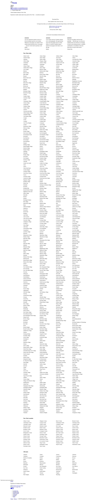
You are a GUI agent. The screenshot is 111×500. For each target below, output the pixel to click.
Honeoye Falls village (60, 195)
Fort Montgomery (59, 156)
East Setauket (75, 139)
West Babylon (26, 394)
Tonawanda (58, 369)
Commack (58, 116)
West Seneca (74, 399)
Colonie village (43, 116)
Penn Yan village (75, 302)
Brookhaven (74, 91)
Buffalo (57, 92)
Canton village (59, 97)
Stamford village (43, 360)
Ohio (73, 468)
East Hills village (59, 134)
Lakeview (58, 218)
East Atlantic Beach (76, 131)
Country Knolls (59, 121)
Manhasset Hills (75, 235)
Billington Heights (43, 81)
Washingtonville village (61, 387)
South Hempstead (43, 352)
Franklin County (26, 427)
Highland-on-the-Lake (27, 191)
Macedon (25, 233)
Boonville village (75, 84)
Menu (12, 5)
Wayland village (75, 390)
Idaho (24, 459)
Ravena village (26, 318)
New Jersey (58, 466)
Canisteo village (43, 97)
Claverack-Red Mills (27, 111)
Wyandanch (25, 411)
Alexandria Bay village (77, 59)
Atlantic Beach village (27, 67)
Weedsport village (43, 392)
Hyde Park (74, 200)
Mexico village (75, 246)
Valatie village (75, 375)
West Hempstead (75, 395)
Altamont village (59, 61)
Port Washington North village (29, 315)
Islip (57, 203)
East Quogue (26, 139)
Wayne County (59, 444)
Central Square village (44, 104)
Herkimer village (43, 188)
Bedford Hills (59, 77)
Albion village (42, 59)
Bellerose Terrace (75, 77)
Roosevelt (58, 325)
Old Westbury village (44, 292)
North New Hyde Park (60, 280)
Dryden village (26, 131)
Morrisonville (26, 258)
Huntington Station (27, 200)
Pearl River (74, 300)
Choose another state (16, 10)
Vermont (41, 473)
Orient (41, 295)
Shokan (24, 344)
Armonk (57, 66)
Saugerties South (43, 333)
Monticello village (76, 255)
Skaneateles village (60, 345)
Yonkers (74, 411)
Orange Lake (58, 293)
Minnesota (74, 462)
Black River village (27, 82)
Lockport (58, 228)
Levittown (25, 223)
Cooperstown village (60, 117)
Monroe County (75, 431)
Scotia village (26, 337)
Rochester (58, 322)
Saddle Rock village (27, 330)
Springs (73, 357)
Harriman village (43, 183)
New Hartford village (27, 267)
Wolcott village (59, 407)
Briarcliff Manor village (44, 87)
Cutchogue (74, 124)
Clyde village (75, 112)
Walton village (43, 384)
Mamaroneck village (27, 235)
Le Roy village (75, 221)
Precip (14, 3)
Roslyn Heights (26, 327)
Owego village (59, 297)
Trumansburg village (60, 370)
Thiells (24, 367)
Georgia (57, 457)
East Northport (43, 138)
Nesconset (25, 265)
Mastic (24, 241)
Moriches (74, 256)
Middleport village (59, 248)
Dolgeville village (59, 129)
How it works (18, 8)
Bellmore (25, 79)
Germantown (75, 164)
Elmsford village (59, 146)
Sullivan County (26, 442)
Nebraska (74, 464)
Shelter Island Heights (60, 340)
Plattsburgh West (43, 308)
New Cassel (42, 265)
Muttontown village (60, 261)
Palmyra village (75, 298)
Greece (24, 174)
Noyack (57, 287)
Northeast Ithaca (59, 283)
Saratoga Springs (26, 333)
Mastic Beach (75, 240)
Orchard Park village (27, 295)
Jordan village (42, 208)
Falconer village (75, 149)
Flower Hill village (43, 154)
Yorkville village (59, 412)
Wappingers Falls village (28, 385)
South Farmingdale (60, 350)
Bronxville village (59, 91)
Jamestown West (75, 205)
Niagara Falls (58, 272)
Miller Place (58, 250)
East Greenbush (75, 133)
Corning (57, 119)
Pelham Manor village (44, 302)
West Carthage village (60, 394)
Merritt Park (58, 246)
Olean (57, 292)
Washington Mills (43, 387)
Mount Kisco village (76, 258)
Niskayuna (25, 273)
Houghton (74, 196)
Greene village (59, 174)
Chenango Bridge (76, 106)
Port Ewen (58, 312)
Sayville (74, 333)
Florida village (26, 154)
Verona (41, 379)
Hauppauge (58, 184)
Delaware (74, 456)
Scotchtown (74, 335)
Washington (74, 473)
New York (74, 268)
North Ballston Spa (43, 275)
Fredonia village (26, 159)
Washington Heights (27, 387)
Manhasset (58, 235)
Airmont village (26, 57)
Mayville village (26, 243)
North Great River (27, 278)
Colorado (41, 456)
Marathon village (75, 236)
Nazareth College (59, 263)
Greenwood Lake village (45, 178)
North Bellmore (75, 275)
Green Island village (44, 174)
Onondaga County (43, 434)
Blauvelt (57, 82)
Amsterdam (25, 62)
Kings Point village (76, 211)
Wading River (26, 382)
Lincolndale (58, 225)
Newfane (25, 272)
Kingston (25, 213)
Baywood (58, 76)
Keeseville (25, 210)
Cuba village (42, 124)
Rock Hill (25, 323)
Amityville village (76, 61)
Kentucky (42, 461)
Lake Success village (27, 218)
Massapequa (25, 240)
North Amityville (75, 273)
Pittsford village (75, 305)
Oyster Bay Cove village (45, 298)
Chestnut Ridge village (44, 107)
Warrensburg (42, 385)
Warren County (26, 444)
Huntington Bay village (61, 198)
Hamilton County (26, 429)
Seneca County (26, 441)
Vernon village (26, 379)
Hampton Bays (59, 181)
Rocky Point (58, 323)
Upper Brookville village (77, 374)
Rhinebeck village (43, 320)
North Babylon (26, 275)
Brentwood (25, 86)
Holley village (75, 193)
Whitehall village (43, 404)
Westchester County (76, 444)
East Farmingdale (43, 133)
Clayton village (43, 111)
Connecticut (58, 456)
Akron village (42, 57)
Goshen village (43, 169)
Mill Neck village (26, 250)
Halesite (41, 179)
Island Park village (27, 203)
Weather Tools (16, 492)
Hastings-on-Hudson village (45, 184)
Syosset (73, 364)
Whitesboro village (60, 404)
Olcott (41, 290)
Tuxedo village (59, 372)
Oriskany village (59, 295)
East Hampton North (27, 134)
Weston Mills (42, 402)
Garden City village (44, 163)
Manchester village (43, 235)
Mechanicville (75, 243)
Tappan (41, 365)
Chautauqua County (60, 422)
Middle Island (26, 248)
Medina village (43, 245)
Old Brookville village (76, 290)
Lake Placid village (60, 216)
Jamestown (58, 205)
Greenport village (26, 176)
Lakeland (41, 218)
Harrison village (75, 183)
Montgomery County (27, 432)
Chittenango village (60, 107)
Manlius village (26, 236)
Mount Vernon (59, 260)
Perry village (26, 303)
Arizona (57, 454)
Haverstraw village (76, 184)
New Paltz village (76, 267)
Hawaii (73, 457)
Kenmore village (43, 210)
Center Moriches (43, 102)
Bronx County (59, 421)
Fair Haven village (60, 148)
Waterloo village (43, 389)
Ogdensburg (25, 290)
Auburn (57, 67)
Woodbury (74, 407)
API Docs (23, 8)
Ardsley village (75, 64)
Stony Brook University (61, 362)
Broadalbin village (76, 89)
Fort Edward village (44, 156)
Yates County (42, 446)
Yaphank (58, 411)
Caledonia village (43, 94)
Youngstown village (76, 412)
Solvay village (59, 349)
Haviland (25, 186)
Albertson (25, 59)
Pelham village (59, 302)
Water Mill (74, 387)
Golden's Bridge (75, 168)
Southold (25, 355)
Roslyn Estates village (76, 325)
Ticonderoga (74, 367)
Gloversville (58, 168)
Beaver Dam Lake (27, 77)
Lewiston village (43, 223)
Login (26, 8)
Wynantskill (42, 411)
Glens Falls (74, 166)
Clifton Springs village (28, 112)
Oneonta (25, 293)
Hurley (41, 200)
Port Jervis (58, 313)
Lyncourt (41, 231)
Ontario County (59, 434)
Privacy (15, 498)
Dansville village (43, 126)
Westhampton (75, 400)
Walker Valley (59, 382)
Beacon (73, 76)
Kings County (75, 429)
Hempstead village (76, 186)
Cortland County (75, 424)
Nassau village (43, 263)
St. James (58, 359)
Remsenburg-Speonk (76, 318)
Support (14, 495)
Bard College (26, 72)
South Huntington (76, 352)
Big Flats (25, 81)
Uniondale (25, 374)
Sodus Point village (27, 349)
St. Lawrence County (44, 441)
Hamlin (41, 181)
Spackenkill (58, 355)
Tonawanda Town (76, 369)
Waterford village (26, 389)
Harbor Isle (25, 183)
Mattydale (58, 241)
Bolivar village (59, 84)
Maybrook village (76, 241)
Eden (57, 143)
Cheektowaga (42, 106)
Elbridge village (26, 144)
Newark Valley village (44, 270)
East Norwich (59, 138)
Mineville (74, 251)
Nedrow (74, 263)
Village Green (75, 379)
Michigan (58, 462)
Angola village (75, 62)
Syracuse (25, 365)
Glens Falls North (27, 168)
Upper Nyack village (27, 375)
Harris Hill (58, 183)
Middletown (74, 248)
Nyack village (26, 288)
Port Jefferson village (44, 313)
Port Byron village (76, 310)
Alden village (58, 59)
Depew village (59, 128)
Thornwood (58, 367)
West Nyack (74, 397)
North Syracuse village (44, 282)
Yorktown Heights (43, 412)
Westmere (25, 402)
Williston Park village (60, 405)
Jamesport (42, 205)
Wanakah (58, 384)
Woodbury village (27, 409)
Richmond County (60, 437)
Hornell (24, 196)
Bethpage (74, 79)
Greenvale (58, 176)
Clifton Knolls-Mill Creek (77, 111)
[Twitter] (11, 488)
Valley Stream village (60, 377)
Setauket (25, 340)
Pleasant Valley (59, 308)
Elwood (74, 146)
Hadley (73, 178)
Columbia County (59, 424)
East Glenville (59, 133)
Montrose (42, 256)
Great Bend (58, 171)
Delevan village (26, 128)
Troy (41, 370)
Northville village (43, 285)
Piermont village (43, 305)
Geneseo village (43, 164)
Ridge (73, 320)
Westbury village (26, 400)
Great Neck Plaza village (45, 173)
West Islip (58, 397)
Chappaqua (74, 104)
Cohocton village (43, 114)
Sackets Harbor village (77, 328)
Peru (41, 303)
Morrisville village (43, 258)
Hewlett (74, 188)
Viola (41, 380)
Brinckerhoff (58, 89)
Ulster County (75, 442)
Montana (58, 464)
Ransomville (58, 317)
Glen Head (58, 166)
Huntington (74, 198)
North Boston (42, 277)
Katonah (74, 208)
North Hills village (43, 278)
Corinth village (43, 119)
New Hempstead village (44, 267)
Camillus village (43, 96)
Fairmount (74, 148)
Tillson (24, 369)
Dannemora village (27, 126)
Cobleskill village (26, 114)
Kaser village (58, 208)
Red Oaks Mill (59, 318)
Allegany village (43, 61)
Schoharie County (59, 439)
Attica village (42, 67)
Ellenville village (43, 144)
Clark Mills (58, 109)
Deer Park (74, 126)
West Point (25, 399)
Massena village (59, 240)
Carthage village (43, 99)
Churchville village (76, 107)
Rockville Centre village (45, 323)
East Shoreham (26, 141)
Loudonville (58, 230)
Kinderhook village (44, 211)
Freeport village (43, 159)
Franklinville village (76, 158)
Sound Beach (75, 349)
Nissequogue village (44, 273)
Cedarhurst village (76, 101)
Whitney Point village (76, 404)
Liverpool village (59, 226)
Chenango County (27, 424)
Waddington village (76, 380)
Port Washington (75, 313)
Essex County (75, 426)
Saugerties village (59, 333)
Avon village (26, 69)
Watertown (58, 389)
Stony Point (74, 362)
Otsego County (59, 436)
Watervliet (25, 390)
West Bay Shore (43, 394)
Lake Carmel (75, 213)
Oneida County (26, 434)
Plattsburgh (25, 308)
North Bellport (26, 277)
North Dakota (59, 468)
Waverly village (59, 390)
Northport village (75, 283)
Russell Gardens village (28, 328)
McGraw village (43, 243)
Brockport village (26, 91)
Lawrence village (59, 221)
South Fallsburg (43, 350)
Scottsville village (43, 337)
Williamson (25, 405)
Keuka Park (25, 211)
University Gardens (60, 374)
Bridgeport (74, 87)
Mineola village (43, 251)
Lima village (25, 225)
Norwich (25, 287)
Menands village (26, 246)
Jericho (57, 206)
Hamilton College (76, 179)
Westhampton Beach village (61, 400)
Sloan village (42, 347)
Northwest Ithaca (75, 285)
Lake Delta (25, 215)
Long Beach (25, 230)
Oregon (41, 469)
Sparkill (73, 355)
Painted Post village (60, 298)
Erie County (58, 426)
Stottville (25, 364)
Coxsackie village (76, 121)
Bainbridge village (59, 69)
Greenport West (43, 176)
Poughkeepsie (59, 315)
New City (58, 265)
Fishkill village (43, 153)
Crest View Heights (27, 123)
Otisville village (43, 297)
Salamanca (58, 330)
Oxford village (75, 297)
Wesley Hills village (76, 392)
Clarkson (74, 109)
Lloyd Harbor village (27, 228)
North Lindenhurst (76, 278)
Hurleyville (58, 200)
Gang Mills (58, 161)
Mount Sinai (42, 260)
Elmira (73, 144)
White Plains (26, 404)
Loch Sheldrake (43, 228)
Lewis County (26, 431)
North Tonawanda (59, 282)
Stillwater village (75, 360)
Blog (14, 496)
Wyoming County (27, 446)
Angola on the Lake (60, 62)
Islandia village (43, 203)
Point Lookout (26, 310)
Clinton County (43, 424)
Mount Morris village (27, 260)
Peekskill (25, 302)
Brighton (25, 89)
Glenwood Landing (44, 168)
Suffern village (43, 364)
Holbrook (42, 193)
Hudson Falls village (44, 198)
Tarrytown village (59, 365)
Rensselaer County (43, 437)
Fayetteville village (76, 151)
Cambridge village (76, 94)
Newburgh (74, 270)
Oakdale (41, 288)
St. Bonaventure (43, 359)
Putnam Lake (26, 317)
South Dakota (42, 471)
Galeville (25, 161)
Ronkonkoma (42, 325)
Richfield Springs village (61, 320)
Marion (41, 238)
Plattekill (74, 307)
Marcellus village (26, 238)
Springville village (27, 359)
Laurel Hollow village (44, 221)
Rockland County (76, 437)
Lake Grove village (60, 215)
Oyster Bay (25, 298)
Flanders (57, 153)
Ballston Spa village (60, 71)
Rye (57, 328)
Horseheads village (60, 196)
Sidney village (75, 344)
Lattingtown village (27, 221)
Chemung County (76, 422)
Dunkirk (57, 131)
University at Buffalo (44, 374)
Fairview (41, 149)
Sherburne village (27, 342)
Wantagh (74, 384)
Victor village (58, 379)
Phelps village (59, 303)
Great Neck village (60, 173)
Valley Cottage (43, 377)
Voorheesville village (60, 380)
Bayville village (43, 76)
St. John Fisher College (77, 359)
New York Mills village (28, 270)
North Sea (25, 282)
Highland (58, 189)
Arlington (42, 66)
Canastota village (26, 97)
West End (25, 395)
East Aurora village (27, 133)
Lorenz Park (42, 230)
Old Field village (26, 292)
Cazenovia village (59, 101)
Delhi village (42, 128)
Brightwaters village (44, 89)
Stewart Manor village (60, 360)
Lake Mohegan (43, 216)
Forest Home (58, 154)
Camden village (26, 96)
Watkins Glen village (44, 390)
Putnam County (75, 436)
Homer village (42, 195)
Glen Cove (42, 166)
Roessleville (74, 323)
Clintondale (58, 112)
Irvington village (75, 201)
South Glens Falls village (28, 352)
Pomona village (43, 310)
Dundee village (43, 131)
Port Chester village (27, 312)
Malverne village (75, 233)
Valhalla (25, 377)
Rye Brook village (43, 328)
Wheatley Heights (76, 402)
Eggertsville (74, 143)
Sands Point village (60, 332)
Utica (41, 375)
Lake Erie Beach (43, 215)
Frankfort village (43, 158)
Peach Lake (58, 300)
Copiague (74, 117)
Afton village (75, 56)
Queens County (26, 437)
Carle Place (74, 97)
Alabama (25, 454)
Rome (24, 325)
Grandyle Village (26, 171)
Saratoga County (26, 439)
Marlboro (74, 238)
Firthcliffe (25, 153)
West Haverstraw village (61, 395)
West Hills (25, 397)
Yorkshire (25, 412)
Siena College (26, 345)
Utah (24, 473)
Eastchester (74, 141)
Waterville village (75, 389)
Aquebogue (42, 64)
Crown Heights (75, 123)
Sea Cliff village (59, 337)
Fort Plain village (75, 156)
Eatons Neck (42, 143)
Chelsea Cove (59, 106)
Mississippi (25, 464)
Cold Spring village (27, 116)
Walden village (43, 382)
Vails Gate (58, 375)
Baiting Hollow (75, 69)
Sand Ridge (42, 332)
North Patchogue (75, 280)
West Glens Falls (43, 395)
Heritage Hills (26, 188)
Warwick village (75, 385)
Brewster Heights (59, 86)
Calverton (58, 94)
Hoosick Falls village (76, 195)
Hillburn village (43, 191)
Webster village (26, 392)
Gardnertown (58, 163)
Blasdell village (43, 82)
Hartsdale (25, 184)
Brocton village (43, 91)
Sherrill (41, 342)
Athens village (75, 66)
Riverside (42, 322)
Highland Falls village (76, 189)
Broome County (75, 421)
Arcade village (59, 64)
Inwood (41, 201)
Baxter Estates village (44, 74)
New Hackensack (76, 265)
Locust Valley (75, 228)
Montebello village (43, 255)
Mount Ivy (58, 258)
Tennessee (58, 471)
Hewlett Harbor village (28, 189)
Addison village (59, 56)
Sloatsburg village (59, 347)
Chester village (26, 107)
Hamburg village (59, 179)
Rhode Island (75, 469)
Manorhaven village (44, 236)
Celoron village (26, 102)
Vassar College (75, 377)
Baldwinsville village (44, 71)
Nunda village (75, 287)
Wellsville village (59, 392)
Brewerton (42, 86)
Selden (41, 339)
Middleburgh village (44, 248)
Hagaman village (26, 179)
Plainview (42, 307)
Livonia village (75, 226)
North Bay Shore (59, 275)
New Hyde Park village (61, 267)
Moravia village (59, 256)
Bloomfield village (76, 82)
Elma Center (58, 144)
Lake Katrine (75, 215)
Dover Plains (75, 129)
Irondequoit (58, 201)
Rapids (73, 317)
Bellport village (43, 79)
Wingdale (42, 407)
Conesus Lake (75, 116)
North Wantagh (26, 283)
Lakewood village (76, 218)
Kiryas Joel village (43, 213)
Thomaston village (43, 367)
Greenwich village (27, 178)
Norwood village (43, 287)
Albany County (26, 421)
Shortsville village (43, 344)
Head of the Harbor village (61, 186)
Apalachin (25, 64)
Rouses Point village (76, 327)
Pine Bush (58, 305)
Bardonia (41, 72)
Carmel (24, 99)
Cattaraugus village (27, 101)
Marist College (59, 238)
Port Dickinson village (44, 312)
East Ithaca (25, 136)
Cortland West (42, 121)
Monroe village (59, 253)
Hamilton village (26, 181)
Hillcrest (57, 191)
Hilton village (26, 193)
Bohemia (41, 84)
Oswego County (43, 436)
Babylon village (43, 69)
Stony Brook (42, 362)
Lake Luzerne (26, 216)
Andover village (43, 62)
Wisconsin (42, 474)
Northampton (42, 283)
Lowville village (75, 230)
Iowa (73, 459)
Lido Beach (74, 223)
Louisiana (58, 461)
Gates (24, 164)
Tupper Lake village (44, 372)
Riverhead (25, 322)
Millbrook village (43, 250)
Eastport (25, 143)
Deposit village (75, 128)
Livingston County (43, 431)
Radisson (41, 317)
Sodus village (42, 349)
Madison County (59, 431)
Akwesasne (58, 57)
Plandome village (59, 307)
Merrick (41, 246)
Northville (25, 285)
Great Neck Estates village (77, 171)
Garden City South (27, 163)
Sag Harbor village (43, 330)
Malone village (59, 233)
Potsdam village (43, 315)
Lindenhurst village (76, 225)
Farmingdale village (44, 151)
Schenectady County (44, 439)
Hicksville (42, 189)
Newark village (59, 270)
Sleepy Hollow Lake (76, 345)
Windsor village (26, 407)
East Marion (42, 136)
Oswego (25, 297)
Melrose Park (58, 245)
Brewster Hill (75, 86)
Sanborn (25, 332)
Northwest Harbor (59, 285)
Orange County (75, 434)
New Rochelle (26, 268)
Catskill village (75, 99)
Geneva (57, 164)
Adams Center (26, 56)
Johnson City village (76, 206)
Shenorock (74, 340)
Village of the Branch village (29, 380)
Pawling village (43, 300)
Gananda (41, 161)
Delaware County (27, 426)
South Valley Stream (60, 354)
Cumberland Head (59, 124)
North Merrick (43, 280)
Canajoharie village (60, 96)
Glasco (24, 166)
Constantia (42, 117)
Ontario (41, 293)
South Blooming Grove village (29, 350)
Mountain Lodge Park (76, 260)
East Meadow (75, 136)
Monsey (74, 253)
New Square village (44, 268)
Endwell (41, 148)
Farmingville (58, 151)
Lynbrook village (26, 231)
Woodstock (58, 409)
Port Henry (74, 312)
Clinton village (43, 112)
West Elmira (74, 394)
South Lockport (26, 354)
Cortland (25, 121)
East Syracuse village (44, 141)
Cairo (73, 92)
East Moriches (26, 138)
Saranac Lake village (76, 332)
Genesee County (59, 427)
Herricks (57, 188)
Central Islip (25, 104)
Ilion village (25, 201)
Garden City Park (75, 161)
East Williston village (60, 141)
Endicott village (26, 148)
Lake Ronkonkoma (76, 216)
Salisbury (74, 330)
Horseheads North (43, 196)
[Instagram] (13, 488)
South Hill (58, 352)
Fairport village (26, 149)
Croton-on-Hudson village (61, 123)
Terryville (74, 365)
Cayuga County (43, 422)
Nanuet (24, 263)
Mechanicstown (59, 243)
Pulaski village (75, 315)
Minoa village (26, 253)
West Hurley (42, 397)
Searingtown (26, 339)
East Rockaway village (60, 139)
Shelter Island (42, 340)
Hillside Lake (75, 191)
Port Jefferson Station (27, 313)
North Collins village (60, 277)
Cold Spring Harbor (76, 114)
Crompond (42, 123)
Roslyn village (43, 327)
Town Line (25, 370)
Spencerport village (44, 357)
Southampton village (76, 354)
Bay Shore (74, 74)
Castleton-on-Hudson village (62, 99)
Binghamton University (77, 81)
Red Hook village (43, 318)
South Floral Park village (77, 350)
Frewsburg (58, 159)
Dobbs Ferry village (44, 129)
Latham (73, 220)
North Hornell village (60, 278)
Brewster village (26, 87)
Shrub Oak (58, 344)
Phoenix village (26, 305)
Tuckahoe (74, 370)
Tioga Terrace (42, 369)
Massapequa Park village (45, 240)
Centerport (74, 102)
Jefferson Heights (26, 206)
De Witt (57, 126)
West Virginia (26, 474)
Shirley (73, 342)
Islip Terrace (74, 203)
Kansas (24, 461)
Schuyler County (75, 439)
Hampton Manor (75, 181)
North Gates (74, 277)
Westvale (58, 402)
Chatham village (26, 106)
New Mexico (75, 466)
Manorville (58, 236)
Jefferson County (59, 429)
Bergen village (59, 79)
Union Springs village (76, 372)
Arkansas (74, 454)
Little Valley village (44, 226)
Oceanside (74, 288)
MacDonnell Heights (76, 231)
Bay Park (58, 74)
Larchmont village (59, 220)
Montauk (25, 255)
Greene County (75, 427)
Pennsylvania (58, 469)
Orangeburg (74, 293)
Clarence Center (43, 109)
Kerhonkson (74, 210)
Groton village (59, 178)
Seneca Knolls (75, 339)
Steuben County (59, 441)
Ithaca (24, 205)
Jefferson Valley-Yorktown (45, 206)
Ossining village (75, 295)
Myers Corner (75, 261)
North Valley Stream (76, 282)
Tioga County (42, 442)
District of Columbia (27, 457)
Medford (25, 245)
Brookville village (27, 92)
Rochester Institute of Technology (79, 322)
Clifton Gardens (59, 111)
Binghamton (58, 81)
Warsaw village (59, 385)
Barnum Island (59, 72)
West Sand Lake (43, 399)
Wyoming (58, 474)
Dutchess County (43, 426)
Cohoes (57, 114)
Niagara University (76, 272)
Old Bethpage (59, 290)
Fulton (73, 159)
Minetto (57, 251)
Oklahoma (25, 469)
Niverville (58, 273)
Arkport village (26, 66)
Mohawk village (43, 253)
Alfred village (26, 61)
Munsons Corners (43, 261)
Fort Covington (75, 154)
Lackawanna (58, 213)
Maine (73, 461)
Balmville (74, 71)
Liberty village (59, 223)
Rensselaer (25, 320)
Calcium (25, 94)
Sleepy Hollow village (27, 347)
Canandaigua (75, 96)
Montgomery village (60, 255)
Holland (57, 193)
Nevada (25, 466)
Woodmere (42, 409)
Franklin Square (59, 158)
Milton (73, 250)
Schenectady (42, 335)
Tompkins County (59, 442)
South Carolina (26, 471)
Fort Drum (25, 156)
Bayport (25, 76)
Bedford (41, 77)
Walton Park (25, 384)
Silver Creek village (44, 345)
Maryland (25, 462)
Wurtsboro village (76, 409)
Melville (74, 245)
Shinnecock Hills (59, 342)
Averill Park (74, 67)
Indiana (57, 459)
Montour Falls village (27, 256)
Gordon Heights (26, 169)
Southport (42, 355)
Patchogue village (27, 300)
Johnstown (25, 208)
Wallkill (73, 382)
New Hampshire (43, 466)
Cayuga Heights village (44, 101)
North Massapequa (27, 280)
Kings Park (58, 211)
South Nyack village (44, 354)
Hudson (25, 198)
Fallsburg (25, 151)
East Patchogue (75, 138)
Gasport (74, 163)
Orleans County (26, 436)
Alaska (41, 454)
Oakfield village (59, 288)
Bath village (25, 74)
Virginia (57, 473)
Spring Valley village (60, 357)
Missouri (41, 464)
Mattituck (42, 241)
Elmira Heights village (27, 146)
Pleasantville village (76, 308)
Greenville (74, 176)
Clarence (25, 109)
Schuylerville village (60, 335)
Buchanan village (43, 92)
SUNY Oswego (59, 364)
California (25, 456)
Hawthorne (42, 186)
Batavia (73, 72)
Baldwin (25, 71)
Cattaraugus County (27, 422)
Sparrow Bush (26, 357)
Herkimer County (43, 429)
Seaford (73, 337)
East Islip (74, 134)
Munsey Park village (27, 261)
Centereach (58, 102)
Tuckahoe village (26, 372)
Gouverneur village (60, 169)
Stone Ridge (25, 362)
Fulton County (43, 427)
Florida (41, 457)
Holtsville (25, 195)
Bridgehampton (59, 87)
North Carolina (43, 468)
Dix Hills (25, 129)
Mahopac (41, 233)
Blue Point (25, 84)
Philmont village (75, 303)
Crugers (25, 124)
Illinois (41, 459)
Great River (74, 173)
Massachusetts (42, 462)
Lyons (57, 231)
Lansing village (43, 220)
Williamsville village (44, 405)
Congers (25, 117)
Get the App (15, 490)
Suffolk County (75, 441)
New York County (59, 432)
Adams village (43, 56)
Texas (73, 471)
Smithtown (74, 347)
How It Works (16, 493)
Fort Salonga (26, 158)
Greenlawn (74, 174)
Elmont (41, 146)
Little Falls (25, 226)
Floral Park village (76, 153)
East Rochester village (44, 139)
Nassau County (43, 432)
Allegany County (43, 421)
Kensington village (60, 210)
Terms (12, 498)
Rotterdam (58, 327)
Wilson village (75, 405)
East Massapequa (59, 136)
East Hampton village (44, 134)
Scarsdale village (26, 335)
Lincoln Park (42, 225)
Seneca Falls (58, 339)
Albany (73, 57)
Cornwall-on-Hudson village (78, 119)
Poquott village (59, 310)
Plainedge (25, 307)
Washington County (44, 444)
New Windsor (59, 268)
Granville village (43, 171)
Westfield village (43, 400)
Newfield (41, 272)
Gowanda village (75, 169)
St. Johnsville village (27, 360)
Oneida (73, 292)
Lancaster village (26, 220)
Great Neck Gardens (27, 173)
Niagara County (75, 432)
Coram (24, 119)
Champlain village (59, 104)
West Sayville (59, 399)
